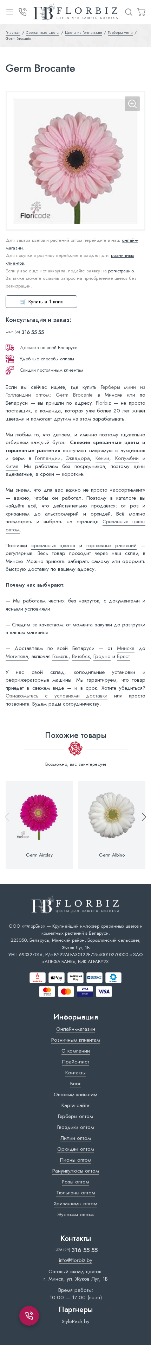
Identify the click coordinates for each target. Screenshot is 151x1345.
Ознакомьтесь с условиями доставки (56, 696)
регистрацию (121, 270)
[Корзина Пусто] (141, 12)
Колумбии (127, 458)
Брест (123, 656)
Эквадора (78, 458)
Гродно (102, 656)
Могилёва (17, 656)
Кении (102, 458)
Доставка (29, 347)
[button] (140, 825)
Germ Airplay (39, 855)
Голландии (47, 458)
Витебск (81, 656)
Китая (12, 466)
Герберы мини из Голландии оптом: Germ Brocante (75, 391)
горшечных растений (111, 545)
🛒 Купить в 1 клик (41, 301)
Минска (125, 648)
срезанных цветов (53, 545)
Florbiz (103, 403)
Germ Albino (112, 855)
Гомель (60, 656)
